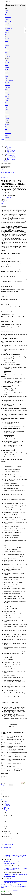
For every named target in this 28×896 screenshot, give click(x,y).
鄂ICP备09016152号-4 (6, 894)
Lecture (2, 169)
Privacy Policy (4, 886)
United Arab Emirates (9, 23)
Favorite (2, 202)
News (7, 884)
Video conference (11, 150)
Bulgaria (7, 118)
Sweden (7, 89)
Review (7, 808)
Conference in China (11, 157)
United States (8, 38)
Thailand (7, 32)
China (6, 10)
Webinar (9, 149)
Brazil (6, 43)
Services (6, 161)
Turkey (6, 34)
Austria (6, 74)
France (6, 65)
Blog (11, 884)
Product (6, 146)
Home (5, 801)
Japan (6, 14)
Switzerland (7, 85)
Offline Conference (10, 198)
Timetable (8, 804)
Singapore (7, 30)
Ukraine (7, 98)
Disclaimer (20, 884)
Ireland (6, 100)
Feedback (15, 884)
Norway (7, 116)
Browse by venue (11, 159)
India (6, 12)
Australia (7, 124)
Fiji (6, 129)
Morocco (7, 137)
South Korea (8, 17)
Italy (6, 60)
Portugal (7, 71)
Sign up (6, 177)
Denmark (7, 107)
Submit (10, 784)
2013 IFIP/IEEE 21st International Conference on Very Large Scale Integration (15, 881)
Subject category (10, 155)
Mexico (6, 47)
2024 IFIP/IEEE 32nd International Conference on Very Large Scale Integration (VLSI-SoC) (15, 856)
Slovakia (7, 114)
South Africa (8, 133)
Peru (6, 54)
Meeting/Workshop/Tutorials (7, 172)
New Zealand (8, 126)
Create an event (4, 167)
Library (8, 158)
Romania (7, 91)
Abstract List (7, 805)
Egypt (6, 139)
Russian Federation (9, 80)
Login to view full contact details (6, 847)
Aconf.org (15, 890)
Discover (6, 154)
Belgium (7, 96)
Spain (6, 69)
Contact (2, 887)
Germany (7, 67)
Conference (3, 174)
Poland (6, 76)
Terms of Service (12, 886)
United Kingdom (8, 62)
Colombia (7, 50)
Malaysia (7, 19)
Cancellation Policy (21, 886)
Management (7, 810)
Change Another (4, 784)
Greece (6, 78)
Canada (6, 41)
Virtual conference (11, 151)
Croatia (6, 102)
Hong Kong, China (9, 28)
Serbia (6, 111)
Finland (6, 105)
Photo (5, 807)
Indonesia (7, 26)
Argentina (7, 45)
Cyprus (6, 109)
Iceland (6, 120)
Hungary (7, 94)
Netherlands (7, 87)
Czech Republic (8, 82)
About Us (3, 884)
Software (9, 147)
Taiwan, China (8, 21)
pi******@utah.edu (8, 844)
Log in (2, 177)
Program (6, 802)
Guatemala (7, 56)
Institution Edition (11, 153)
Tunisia (6, 135)
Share (2, 203)
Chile (6, 52)
